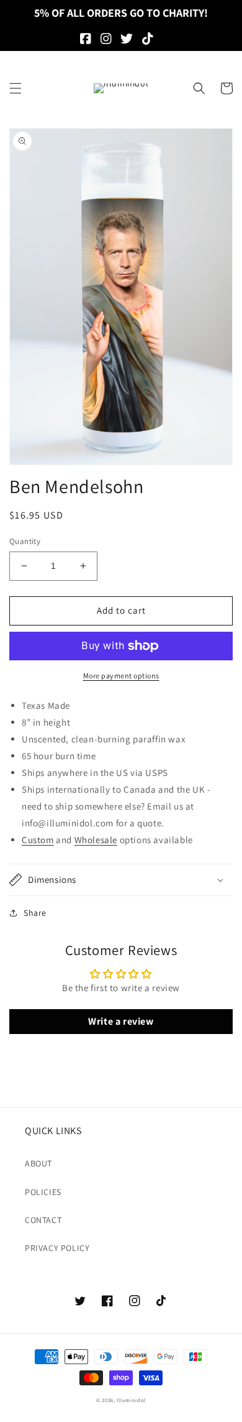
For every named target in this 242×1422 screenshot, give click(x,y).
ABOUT (38, 1163)
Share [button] (35, 912)
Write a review (120, 1021)
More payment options (121, 675)
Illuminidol (131, 1400)
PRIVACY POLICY (57, 1247)
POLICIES (43, 1192)
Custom (38, 840)
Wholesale (95, 840)
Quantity (24, 541)
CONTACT (43, 1220)
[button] (15, 88)
